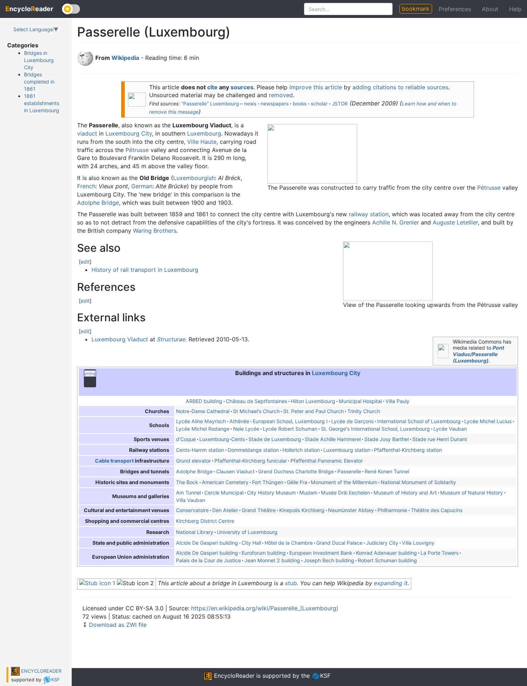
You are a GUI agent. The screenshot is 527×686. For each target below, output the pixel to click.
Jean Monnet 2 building (272, 560)
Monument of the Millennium (344, 482)
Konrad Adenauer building (386, 553)
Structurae (171, 339)
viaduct (87, 133)
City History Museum (271, 492)
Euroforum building (264, 553)
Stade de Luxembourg (274, 439)
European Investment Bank (320, 553)
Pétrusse (488, 187)
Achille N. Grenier (395, 222)
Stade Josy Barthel (386, 439)
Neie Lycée (246, 429)
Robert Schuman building (387, 560)
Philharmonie (392, 510)
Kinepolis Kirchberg (301, 510)
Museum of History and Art (405, 492)
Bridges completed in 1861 (39, 81)
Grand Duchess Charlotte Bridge (296, 471)
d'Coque (186, 439)
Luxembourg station (346, 450)
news (250, 104)
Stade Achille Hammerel (333, 439)
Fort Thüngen (267, 482)
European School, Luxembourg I (290, 421)
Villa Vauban (190, 500)
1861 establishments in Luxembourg (41, 103)
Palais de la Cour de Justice (208, 560)
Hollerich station (301, 450)
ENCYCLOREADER (40, 671)
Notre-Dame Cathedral (202, 411)
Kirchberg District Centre (205, 521)
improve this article (315, 87)
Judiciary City (382, 543)
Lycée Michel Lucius (488, 421)
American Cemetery (225, 482)
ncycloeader (29, 9)
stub (291, 583)
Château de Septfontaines (256, 401)
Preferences (455, 9)
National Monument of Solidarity (418, 482)
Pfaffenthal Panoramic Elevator (326, 461)
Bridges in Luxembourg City (39, 60)
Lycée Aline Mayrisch (201, 421)
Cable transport (114, 461)
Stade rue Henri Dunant (439, 439)
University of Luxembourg (247, 532)
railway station (369, 214)
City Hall (251, 543)
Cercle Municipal (223, 492)
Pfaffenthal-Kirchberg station (408, 450)
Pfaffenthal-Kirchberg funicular (250, 461)
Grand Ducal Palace (339, 543)
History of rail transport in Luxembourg (144, 269)
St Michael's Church (256, 411)
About (490, 9)
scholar (319, 104)
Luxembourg (204, 133)
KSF (55, 679)
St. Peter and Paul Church (313, 411)
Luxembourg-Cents (222, 439)
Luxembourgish (194, 177)
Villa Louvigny (418, 543)
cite (212, 87)
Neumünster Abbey (351, 510)
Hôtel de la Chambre (289, 543)
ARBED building (204, 401)
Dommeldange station (253, 450)
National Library (194, 532)
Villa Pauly (397, 401)
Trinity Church (363, 411)
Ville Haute (202, 141)
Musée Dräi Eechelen (345, 492)
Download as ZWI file (118, 624)
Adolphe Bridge (98, 202)
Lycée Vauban (450, 429)
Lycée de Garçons (352, 421)
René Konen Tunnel (387, 471)
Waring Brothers (154, 230)
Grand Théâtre (259, 510)
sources (242, 87)
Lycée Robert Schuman (290, 429)
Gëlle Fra (297, 482)
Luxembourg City (128, 133)
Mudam (308, 492)
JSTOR (340, 104)
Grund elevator (193, 461)
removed (281, 95)
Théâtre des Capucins (436, 510)
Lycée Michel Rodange (202, 429)
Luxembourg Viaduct (119, 339)
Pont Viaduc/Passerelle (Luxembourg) (478, 354)
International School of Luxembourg (419, 421)
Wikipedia (125, 57)
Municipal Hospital (360, 401)
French (86, 186)
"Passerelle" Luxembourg (210, 104)
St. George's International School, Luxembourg (375, 429)
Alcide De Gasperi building (207, 543)
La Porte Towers (440, 553)
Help (515, 9)
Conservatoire (192, 510)
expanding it (391, 583)
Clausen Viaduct (235, 471)
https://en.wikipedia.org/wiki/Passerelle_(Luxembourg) (264, 608)
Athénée (239, 421)
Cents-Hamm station (200, 450)
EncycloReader (233, 675)
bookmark (415, 8)
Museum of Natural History (471, 492)
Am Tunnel (188, 492)
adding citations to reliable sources (400, 87)
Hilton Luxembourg (313, 401)
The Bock (187, 482)
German (141, 186)
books (300, 104)
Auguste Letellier (455, 222)
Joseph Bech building (329, 560)
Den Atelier (225, 510)
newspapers (275, 104)
